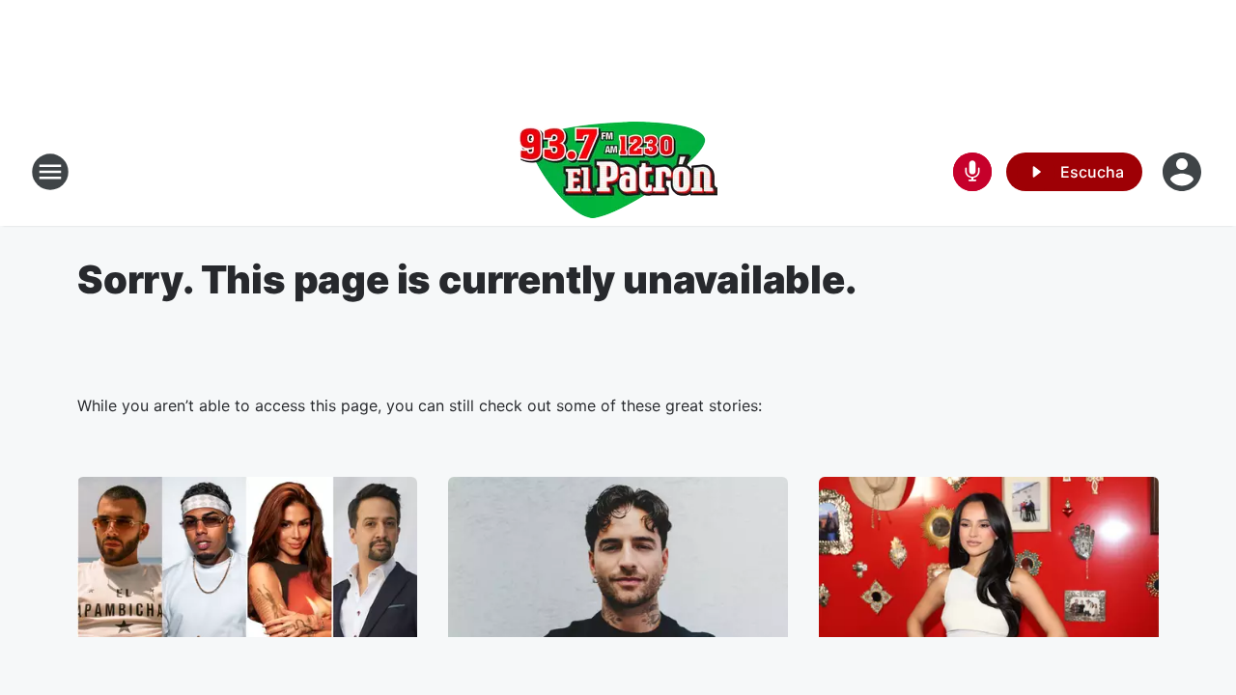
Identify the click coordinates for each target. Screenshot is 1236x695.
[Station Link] (618, 172)
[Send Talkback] (972, 172)
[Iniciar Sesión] (1184, 172)
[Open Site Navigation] (50, 172)
